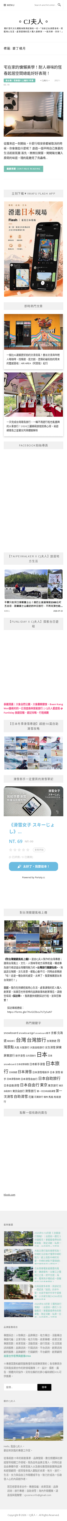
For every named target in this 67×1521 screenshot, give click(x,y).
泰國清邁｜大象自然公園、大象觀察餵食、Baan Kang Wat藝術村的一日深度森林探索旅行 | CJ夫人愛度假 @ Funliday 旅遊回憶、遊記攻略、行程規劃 (33, 708)
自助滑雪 (21, 1096)
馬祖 (50, 1097)
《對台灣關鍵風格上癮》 (16, 959)
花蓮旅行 (38, 1097)
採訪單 (16, 996)
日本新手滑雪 (37, 1064)
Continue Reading (29, 168)
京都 (54, 1033)
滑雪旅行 (30, 1091)
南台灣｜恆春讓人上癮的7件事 (20, 80)
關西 (46, 1097)
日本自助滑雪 (11, 1085)
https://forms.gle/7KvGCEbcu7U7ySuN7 (29, 1012)
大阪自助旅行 (37, 1047)
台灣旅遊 (51, 1041)
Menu (11, 5)
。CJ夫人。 (33, 21)
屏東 (59, 1047)
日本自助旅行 (49, 1078)
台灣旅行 (36, 1040)
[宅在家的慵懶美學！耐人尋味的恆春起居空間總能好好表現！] (33, 114)
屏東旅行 (9, 1055)
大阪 (16, 1047)
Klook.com (9, 1194)
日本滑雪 (25, 1071)
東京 (43, 1084)
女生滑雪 (50, 1047)
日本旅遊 (13, 1072)
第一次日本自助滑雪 (46, 1091)
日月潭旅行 (31, 1055)
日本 (41, 1054)
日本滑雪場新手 (40, 1072)
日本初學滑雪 (23, 1064)
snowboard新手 (42, 1033)
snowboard (11, 1033)
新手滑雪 (20, 1055)
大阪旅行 (24, 1047)
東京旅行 (53, 1085)
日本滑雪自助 (13, 1079)
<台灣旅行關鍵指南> (47, 967)
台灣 (21, 1039)
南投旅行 (11, 1041)
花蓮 (31, 1097)
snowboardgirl (27, 1033)
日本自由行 (29, 1084)
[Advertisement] (33, 1153)
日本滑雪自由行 (29, 1079)
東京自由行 (18, 1091)
